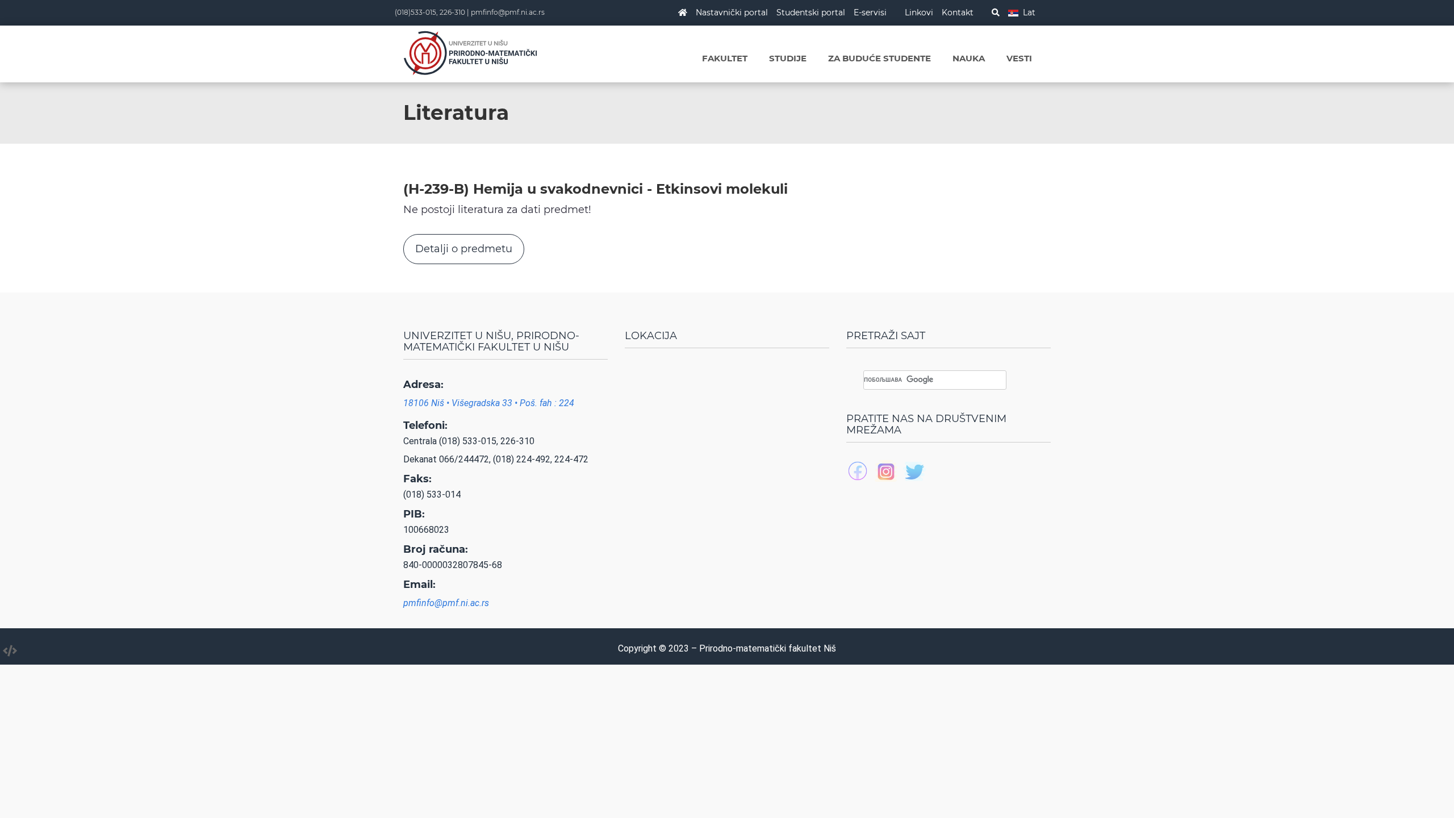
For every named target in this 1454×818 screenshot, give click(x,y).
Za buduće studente (879, 58)
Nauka (968, 58)
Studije (788, 58)
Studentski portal (810, 12)
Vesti (1019, 58)
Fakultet (724, 58)
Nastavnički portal (732, 12)
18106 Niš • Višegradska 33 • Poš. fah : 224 (488, 403)
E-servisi (870, 12)
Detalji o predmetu (463, 249)
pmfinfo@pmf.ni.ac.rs (508, 12)
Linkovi (919, 12)
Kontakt (957, 12)
